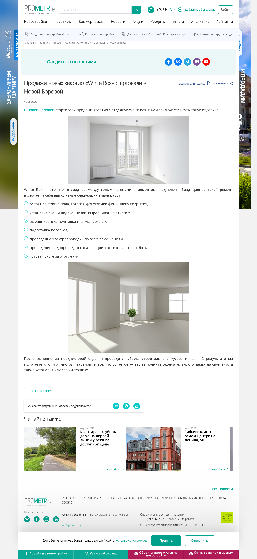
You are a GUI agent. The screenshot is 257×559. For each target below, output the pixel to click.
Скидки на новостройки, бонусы (51, 34)
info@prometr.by (71, 525)
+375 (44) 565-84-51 (95, 514)
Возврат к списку (40, 390)
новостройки (35, 21)
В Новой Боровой (39, 109)
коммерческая (91, 21)
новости (118, 21)
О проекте (69, 498)
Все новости (222, 488)
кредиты (158, 21)
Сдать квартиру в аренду (216, 34)
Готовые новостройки (99, 34)
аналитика (200, 21)
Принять (166, 540)
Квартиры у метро (175, 34)
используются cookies (131, 540)
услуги (178, 21)
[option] (76, 449)
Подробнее (113, 469)
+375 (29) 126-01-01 (168, 519)
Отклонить (199, 540)
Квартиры (63, 21)
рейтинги (225, 21)
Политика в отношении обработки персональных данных (158, 498)
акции (138, 21)
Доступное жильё (138, 34)
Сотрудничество (94, 498)
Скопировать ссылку (192, 83)
